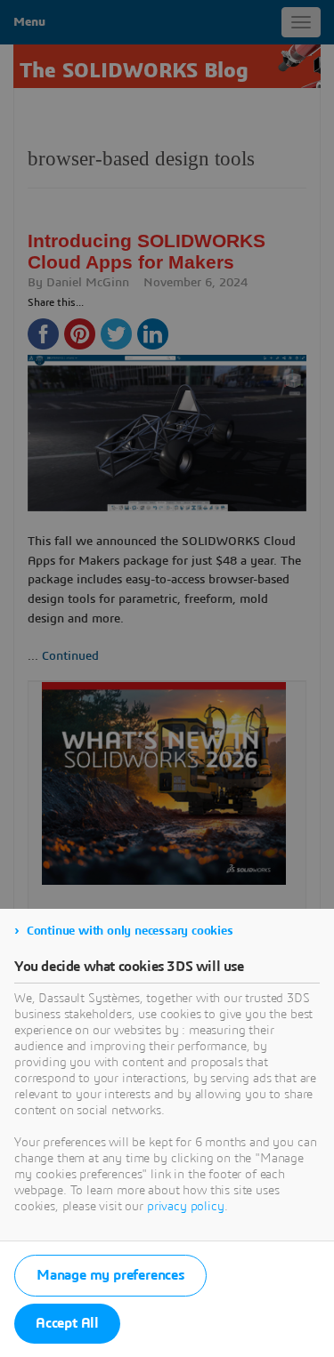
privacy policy (185, 1206)
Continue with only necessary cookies (130, 931)
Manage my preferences (110, 1275)
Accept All (67, 1323)
